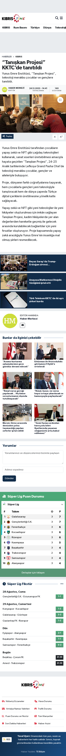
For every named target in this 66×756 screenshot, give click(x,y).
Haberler (7, 57)
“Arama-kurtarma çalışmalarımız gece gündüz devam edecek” (16, 364)
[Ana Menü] (61, 18)
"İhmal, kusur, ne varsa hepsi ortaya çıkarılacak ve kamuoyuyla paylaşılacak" (48, 393)
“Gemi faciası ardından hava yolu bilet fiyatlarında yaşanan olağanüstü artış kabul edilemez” (46, 428)
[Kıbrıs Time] (13, 18)
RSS (8, 739)
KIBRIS (6, 27)
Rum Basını (20, 27)
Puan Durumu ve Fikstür (17, 716)
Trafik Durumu (45, 709)
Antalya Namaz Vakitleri (18, 709)
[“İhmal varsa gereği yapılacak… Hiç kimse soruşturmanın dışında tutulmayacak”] (17, 380)
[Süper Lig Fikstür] (61, 584)
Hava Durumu (45, 701)
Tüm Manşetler (45, 716)
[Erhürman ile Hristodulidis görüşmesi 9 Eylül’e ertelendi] (49, 351)
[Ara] (56, 18)
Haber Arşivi (44, 723)
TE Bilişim (40, 752)
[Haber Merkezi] (10, 321)
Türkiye (35, 27)
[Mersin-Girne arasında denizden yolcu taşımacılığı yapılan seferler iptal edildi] (17, 412)
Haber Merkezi (28, 319)
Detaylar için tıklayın (33, 572)
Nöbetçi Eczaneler (15, 701)
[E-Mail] (22, 325)
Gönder (9, 478)
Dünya (47, 27)
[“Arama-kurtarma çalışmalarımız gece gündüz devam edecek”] (17, 351)
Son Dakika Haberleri (15, 723)
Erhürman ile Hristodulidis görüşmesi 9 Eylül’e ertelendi (48, 364)
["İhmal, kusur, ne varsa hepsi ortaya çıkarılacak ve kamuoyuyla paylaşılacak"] (49, 380)
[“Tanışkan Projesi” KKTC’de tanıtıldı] (33, 113)
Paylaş (9, 136)
